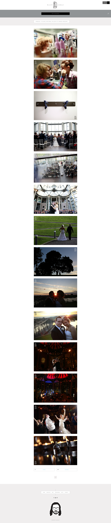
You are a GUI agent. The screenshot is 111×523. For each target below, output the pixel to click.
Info (53, 492)
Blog (62, 492)
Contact (66, 492)
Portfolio (49, 492)
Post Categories (55, 13)
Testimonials (57, 492)
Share (44, 469)
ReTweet (67, 469)
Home (44, 492)
